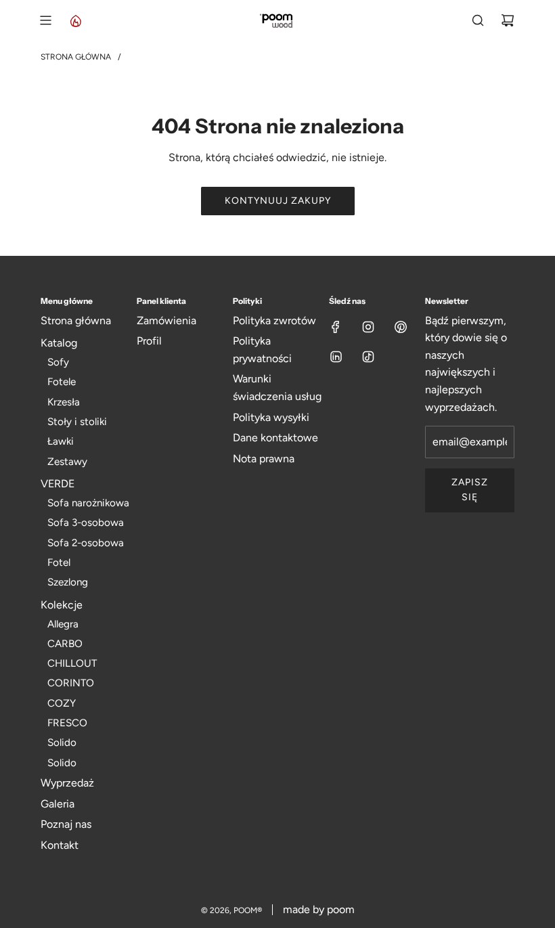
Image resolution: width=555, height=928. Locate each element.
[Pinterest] (401, 327)
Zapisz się (469, 490)
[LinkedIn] (336, 357)
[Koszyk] (508, 20)
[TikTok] (368, 357)
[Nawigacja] (45, 20)
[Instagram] (368, 327)
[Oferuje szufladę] (75, 20)
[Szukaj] (478, 20)
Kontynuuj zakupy (278, 200)
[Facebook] (336, 327)
